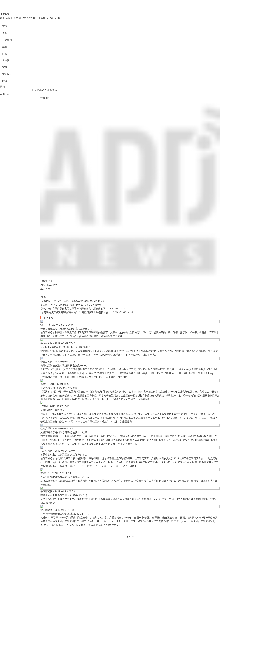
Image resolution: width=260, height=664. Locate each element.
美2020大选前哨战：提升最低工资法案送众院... (66, 346)
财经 (29, 17)
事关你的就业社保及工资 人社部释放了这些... (64, 476)
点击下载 (5, 94)
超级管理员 (46, 280)
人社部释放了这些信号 (52, 410)
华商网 (44, 406)
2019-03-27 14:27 (123, 312)
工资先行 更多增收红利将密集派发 (58, 387)
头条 (8, 17)
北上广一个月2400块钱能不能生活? (60, 304)
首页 (2, 17)
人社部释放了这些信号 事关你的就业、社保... (64, 432)
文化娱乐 (51, 17)
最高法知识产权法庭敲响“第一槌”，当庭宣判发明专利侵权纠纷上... (76, 312)
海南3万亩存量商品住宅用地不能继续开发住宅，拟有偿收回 (73, 308)
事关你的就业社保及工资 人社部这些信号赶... (64, 495)
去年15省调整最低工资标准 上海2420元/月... (64, 513)
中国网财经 (46, 509)
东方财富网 (46, 450)
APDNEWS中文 (48, 284)
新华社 (44, 383)
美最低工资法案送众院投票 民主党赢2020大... (65, 365)
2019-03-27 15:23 (94, 300)
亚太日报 (45, 288)
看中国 (36, 17)
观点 (24, 17)
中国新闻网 (46, 343)
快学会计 (45, 324)
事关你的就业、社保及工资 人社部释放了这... (64, 454)
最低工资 (48, 317)
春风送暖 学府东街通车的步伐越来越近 (62, 300)
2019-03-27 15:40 (90, 304)
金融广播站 (46, 428)
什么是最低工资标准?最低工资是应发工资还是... (66, 328)
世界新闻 (16, 17)
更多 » (130, 536)
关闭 (2, 86)
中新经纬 (45, 472)
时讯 (59, 17)
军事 (43, 17)
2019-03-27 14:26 (116, 308)
